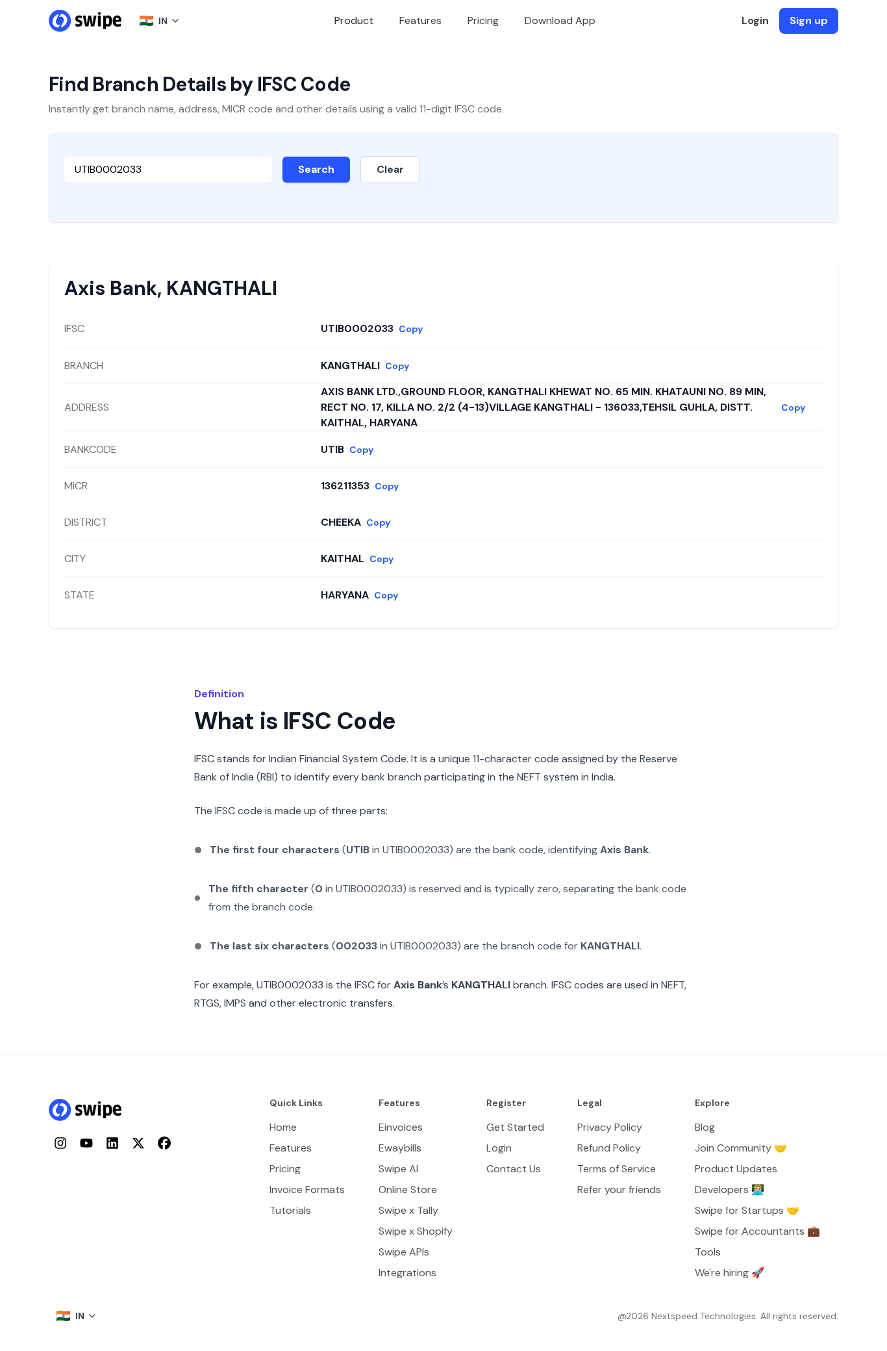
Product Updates (736, 1169)
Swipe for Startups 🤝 (747, 1210)
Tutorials (290, 1210)
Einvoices (401, 1127)
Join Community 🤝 (741, 1148)
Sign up (809, 20)
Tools (708, 1252)
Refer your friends (619, 1189)
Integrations (407, 1273)
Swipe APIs (404, 1252)
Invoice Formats (307, 1189)
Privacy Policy (609, 1127)
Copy (411, 329)
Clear (390, 169)
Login (755, 20)
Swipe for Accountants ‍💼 (757, 1231)
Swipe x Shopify (416, 1231)
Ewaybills (400, 1148)
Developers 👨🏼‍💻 (729, 1189)
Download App (560, 20)
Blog (705, 1127)
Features (420, 20)
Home (283, 1127)
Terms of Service (616, 1169)
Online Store (408, 1189)
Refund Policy (609, 1148)
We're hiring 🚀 (729, 1273)
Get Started (515, 1127)
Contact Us (513, 1169)
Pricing (483, 20)
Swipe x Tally (408, 1210)
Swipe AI (398, 1169)
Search (316, 169)
